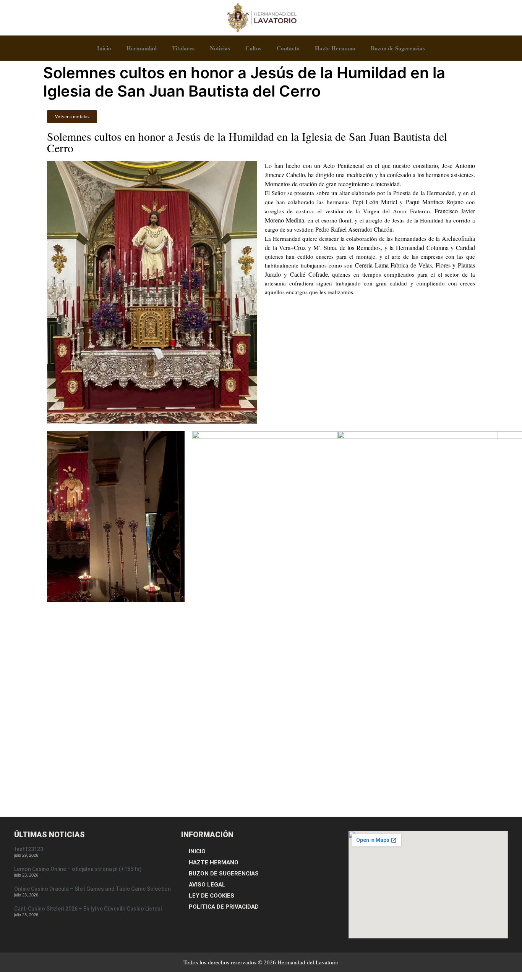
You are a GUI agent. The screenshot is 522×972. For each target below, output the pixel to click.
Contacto (288, 48)
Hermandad (141, 48)
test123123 (28, 849)
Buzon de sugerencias (224, 873)
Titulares (183, 48)
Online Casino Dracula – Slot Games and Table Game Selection (92, 889)
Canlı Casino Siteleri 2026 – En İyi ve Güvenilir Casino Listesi (88, 909)
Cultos (253, 48)
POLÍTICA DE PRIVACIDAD (224, 906)
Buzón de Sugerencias (398, 48)
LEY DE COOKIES (211, 895)
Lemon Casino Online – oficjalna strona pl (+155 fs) (78, 869)
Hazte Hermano (335, 48)
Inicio (104, 48)
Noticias (220, 48)
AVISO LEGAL (207, 884)
